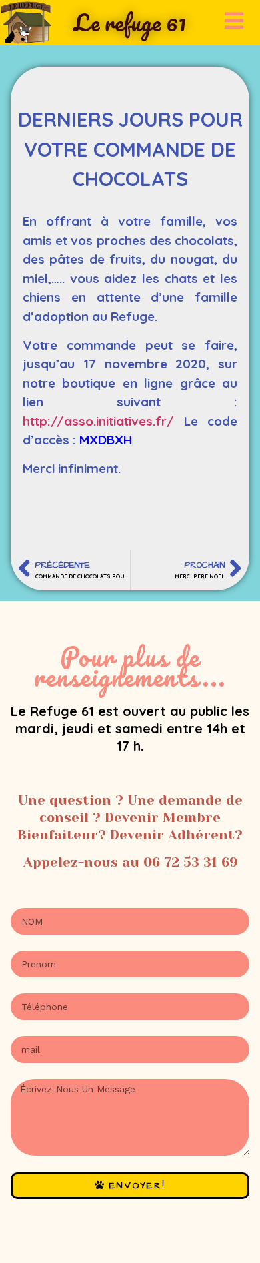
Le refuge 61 (130, 22)
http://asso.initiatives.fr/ (98, 421)
